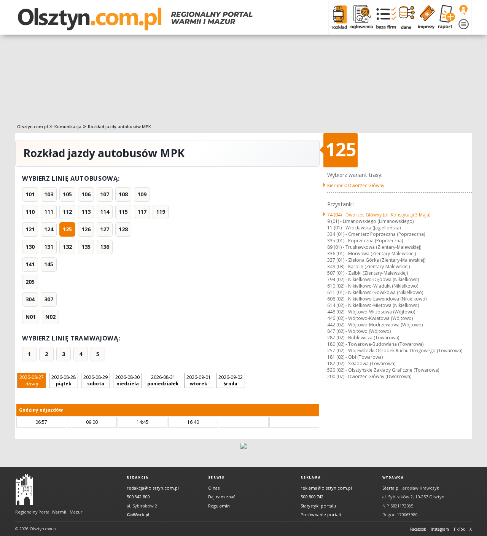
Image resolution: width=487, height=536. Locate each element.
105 (67, 194)
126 (86, 229)
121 (30, 229)
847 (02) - (359, 331)
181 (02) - (355, 357)
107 (104, 194)
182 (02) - (361, 363)
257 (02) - (394, 350)
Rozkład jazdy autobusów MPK (119, 126)
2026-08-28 (63, 380)
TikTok (459, 529)
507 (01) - (367, 273)
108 (123, 194)
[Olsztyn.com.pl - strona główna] (24, 490)
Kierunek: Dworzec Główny (355, 185)
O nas (214, 488)
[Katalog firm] (384, 17)
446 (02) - (370, 318)
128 (123, 229)
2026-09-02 (230, 380)
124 (48, 229)
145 (48, 264)
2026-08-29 (95, 380)
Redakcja (138, 477)
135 (86, 246)
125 (67, 229)
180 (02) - (375, 344)
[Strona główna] (135, 19)
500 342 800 (138, 496)
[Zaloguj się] (463, 10)
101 (30, 194)
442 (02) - (375, 324)
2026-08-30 (127, 380)
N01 (30, 316)
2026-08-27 (31, 380)
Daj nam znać (221, 496)
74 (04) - (378, 215)
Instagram (440, 529)
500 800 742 (312, 496)
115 (123, 211)
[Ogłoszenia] (360, 17)
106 (86, 194)
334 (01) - (376, 234)
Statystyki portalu (318, 506)
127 (104, 229)
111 (48, 211)
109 (141, 194)
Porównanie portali (321, 514)
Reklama (311, 477)
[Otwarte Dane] (405, 17)
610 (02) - (372, 286)
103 (48, 194)
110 (30, 211)
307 (48, 299)
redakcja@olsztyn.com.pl (153, 488)
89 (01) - (374, 247)
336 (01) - (371, 253)
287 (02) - (363, 337)
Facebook (418, 529)
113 (86, 211)
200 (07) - (369, 376)
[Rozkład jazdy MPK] (337, 17)
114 (104, 211)
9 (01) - (370, 221)
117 (141, 211)
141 (30, 264)
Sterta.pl (390, 488)
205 (30, 281)
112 (67, 211)
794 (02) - (373, 279)
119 (160, 211)
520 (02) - (383, 370)
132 (67, 246)
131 (48, 246)
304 (30, 299)
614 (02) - (373, 305)
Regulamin (219, 506)
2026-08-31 (163, 380)
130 (30, 246)
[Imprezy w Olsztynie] (425, 17)
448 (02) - (371, 312)
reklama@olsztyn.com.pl (326, 488)
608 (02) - (377, 299)
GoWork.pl (138, 514)
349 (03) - (368, 266)
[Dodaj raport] (445, 17)
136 (104, 246)
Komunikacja (67, 126)
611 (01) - (375, 292)
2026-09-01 (198, 380)
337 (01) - (376, 260)
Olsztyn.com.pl (32, 126)
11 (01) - (364, 227)
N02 (50, 316)
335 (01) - (365, 240)
